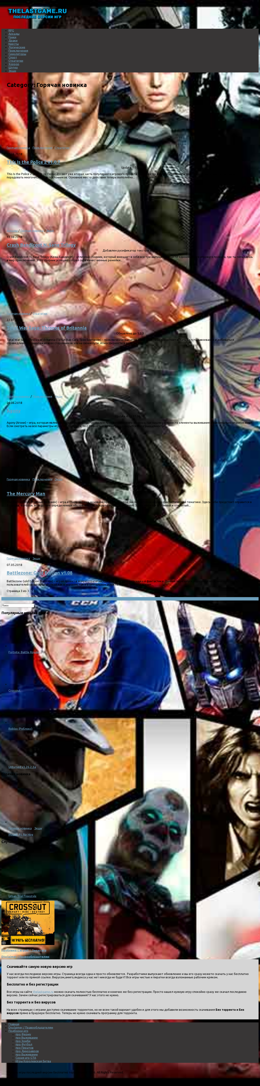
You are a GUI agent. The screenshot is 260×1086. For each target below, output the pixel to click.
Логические (16, 47)
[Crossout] (22, 684)
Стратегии (15, 60)
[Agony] (53, 390)
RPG (11, 30)
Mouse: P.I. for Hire (20, 834)
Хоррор (13, 64)
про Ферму (23, 1034)
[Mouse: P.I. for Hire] (54, 821)
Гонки (12, 37)
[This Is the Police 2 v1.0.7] (53, 141)
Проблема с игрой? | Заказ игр (23, 950)
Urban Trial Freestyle (22, 896)
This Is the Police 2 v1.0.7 (33, 162)
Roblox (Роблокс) (20, 728)
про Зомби (23, 1041)
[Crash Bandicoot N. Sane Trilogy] (53, 224)
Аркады (13, 33)
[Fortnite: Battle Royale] (22, 645)
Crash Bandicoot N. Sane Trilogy (41, 244)
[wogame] (27, 944)
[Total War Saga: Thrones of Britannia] (53, 307)
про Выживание (27, 1037)
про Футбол (24, 1044)
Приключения (18, 50)
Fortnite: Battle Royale (23, 652)
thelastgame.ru (43, 991)
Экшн (12, 70)
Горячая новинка (18, 147)
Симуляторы (17, 54)
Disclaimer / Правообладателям (25, 956)
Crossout (14, 690)
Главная (13, 1024)
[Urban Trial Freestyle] (54, 889)
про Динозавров (27, 1051)
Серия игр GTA (26, 1057)
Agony (14, 410)
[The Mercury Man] (53, 473)
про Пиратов (24, 1047)
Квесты (13, 44)
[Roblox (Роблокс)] (22, 722)
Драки (13, 40)
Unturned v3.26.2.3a (22, 767)
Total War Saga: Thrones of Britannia (47, 327)
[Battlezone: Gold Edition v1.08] (53, 552)
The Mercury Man (26, 493)
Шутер (13, 67)
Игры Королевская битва (33, 1061)
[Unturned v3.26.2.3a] (22, 760)
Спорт (12, 57)
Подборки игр (18, 1031)
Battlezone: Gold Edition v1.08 (39, 572)
